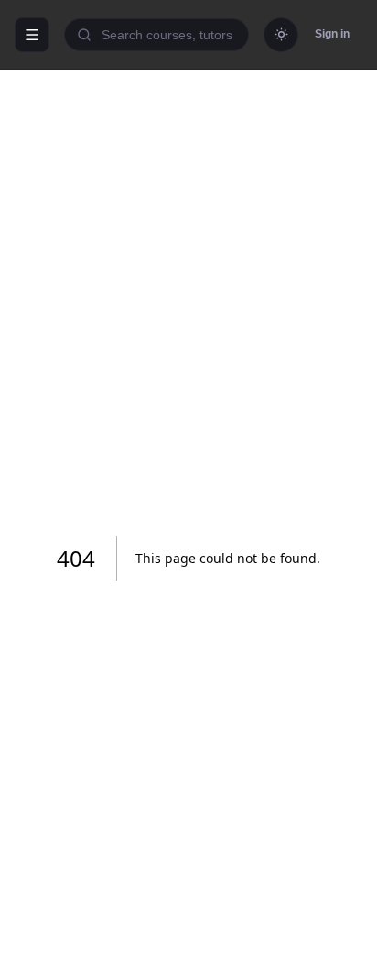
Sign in (332, 33)
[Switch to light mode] (281, 34)
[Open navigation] (32, 34)
